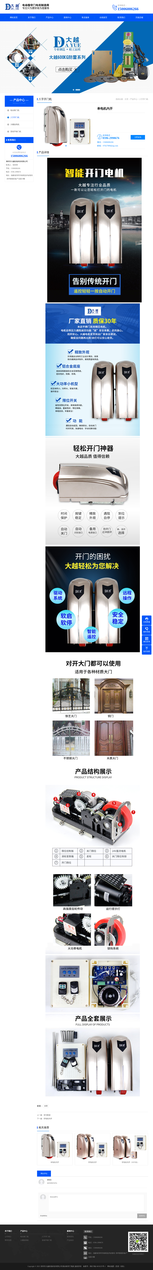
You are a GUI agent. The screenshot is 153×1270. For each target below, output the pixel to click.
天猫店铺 (139, 17)
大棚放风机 (14, 124)
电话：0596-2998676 (95, 1243)
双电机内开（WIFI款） (130, 1162)
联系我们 (121, 17)
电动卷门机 (14, 110)
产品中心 (49, 17)
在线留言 (103, 17)
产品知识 (70, 1240)
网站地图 (110, 1266)
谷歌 (122, 1266)
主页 (126, 99)
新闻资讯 (70, 1237)
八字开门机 (14, 117)
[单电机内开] (54, 1146)
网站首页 (14, 17)
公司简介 (8, 1237)
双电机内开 (48, 1119)
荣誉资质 (8, 1240)
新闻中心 (67, 17)
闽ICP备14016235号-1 (98, 1266)
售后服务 (85, 17)
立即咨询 (137, 137)
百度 (117, 1266)
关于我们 (32, 17)
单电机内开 (55, 1162)
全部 (46, 1106)
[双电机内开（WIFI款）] (130, 1146)
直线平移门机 (15, 131)
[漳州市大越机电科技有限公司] (27, 6)
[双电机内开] (92, 1146)
